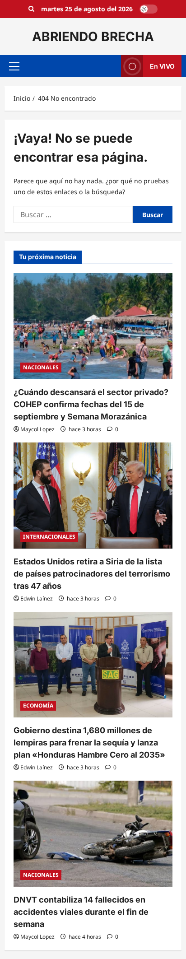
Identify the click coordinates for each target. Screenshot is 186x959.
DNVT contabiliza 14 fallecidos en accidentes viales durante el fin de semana (81, 912)
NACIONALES (41, 367)
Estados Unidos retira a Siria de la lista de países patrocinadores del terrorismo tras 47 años (92, 574)
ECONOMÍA (38, 705)
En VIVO (162, 66)
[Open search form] (31, 9)
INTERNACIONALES (49, 536)
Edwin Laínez (36, 598)
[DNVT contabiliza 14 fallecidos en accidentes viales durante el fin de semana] (93, 834)
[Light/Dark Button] (149, 9)
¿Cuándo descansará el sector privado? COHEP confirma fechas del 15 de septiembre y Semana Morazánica (91, 404)
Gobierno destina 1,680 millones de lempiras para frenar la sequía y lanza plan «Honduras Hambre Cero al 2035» (89, 742)
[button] (14, 66)
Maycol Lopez (37, 429)
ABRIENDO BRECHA (93, 36)
